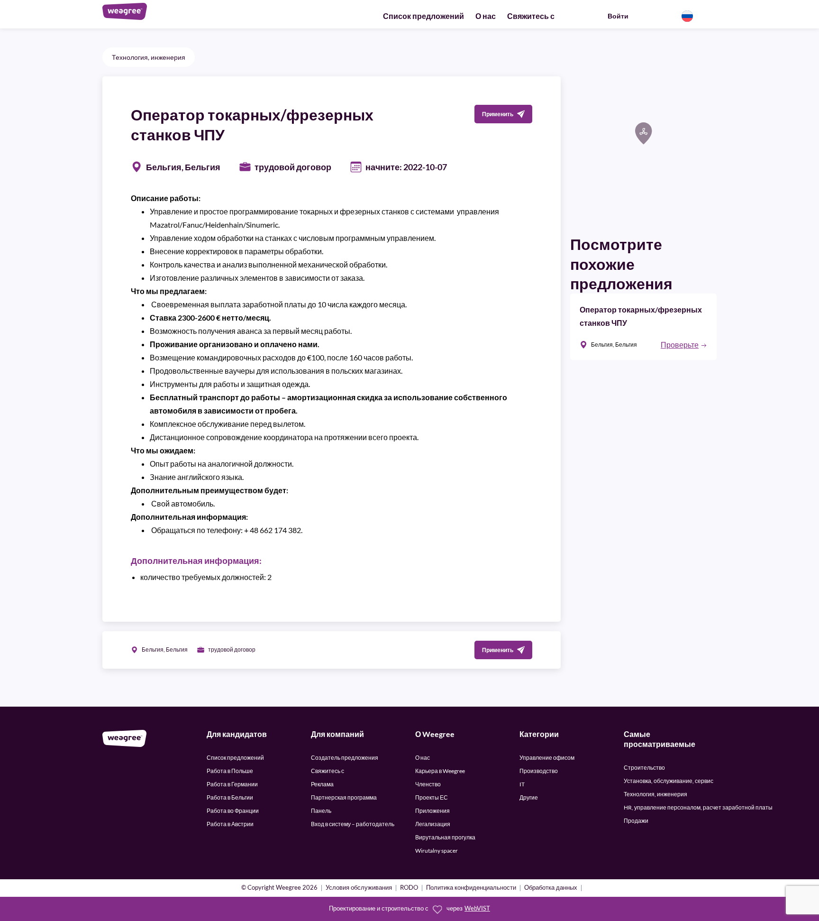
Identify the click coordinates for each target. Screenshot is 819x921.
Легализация (432, 824)
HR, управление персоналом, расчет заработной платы (698, 807)
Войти (618, 16)
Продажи (636, 820)
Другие (528, 797)
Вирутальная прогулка (445, 837)
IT (522, 784)
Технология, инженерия (148, 57)
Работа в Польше (230, 770)
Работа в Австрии (230, 824)
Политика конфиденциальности (471, 888)
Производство (538, 770)
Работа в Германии (232, 784)
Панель (321, 810)
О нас (485, 15)
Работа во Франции (233, 810)
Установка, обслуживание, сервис (668, 780)
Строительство (644, 767)
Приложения (432, 810)
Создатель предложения (344, 757)
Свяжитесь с (531, 15)
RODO (409, 888)
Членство (428, 784)
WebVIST (477, 908)
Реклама (322, 784)
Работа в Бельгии (230, 797)
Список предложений (423, 15)
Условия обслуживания (359, 888)
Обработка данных (550, 888)
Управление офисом (546, 757)
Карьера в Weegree (440, 770)
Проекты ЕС (431, 797)
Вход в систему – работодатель (352, 824)
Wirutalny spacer (436, 850)
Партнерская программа (344, 797)
